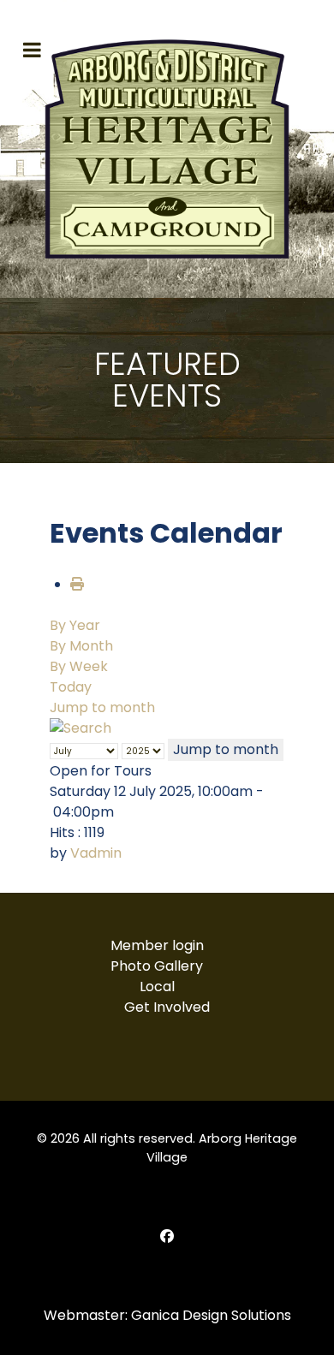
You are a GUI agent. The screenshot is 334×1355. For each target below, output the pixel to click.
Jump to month (102, 707)
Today (71, 687)
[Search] (80, 728)
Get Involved (167, 1007)
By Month (81, 646)
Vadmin (96, 853)
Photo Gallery (156, 966)
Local (157, 986)
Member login (157, 945)
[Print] (77, 584)
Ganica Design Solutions (211, 1315)
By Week (79, 666)
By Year (75, 625)
